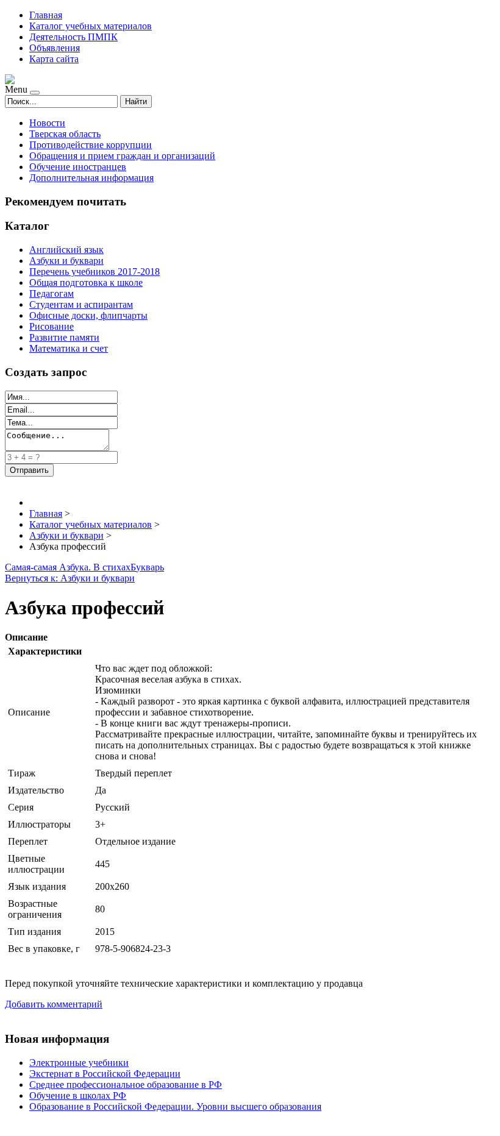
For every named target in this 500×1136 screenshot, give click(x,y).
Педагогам (51, 293)
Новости (47, 123)
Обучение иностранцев (77, 167)
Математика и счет (68, 348)
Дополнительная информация (91, 177)
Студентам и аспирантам (81, 304)
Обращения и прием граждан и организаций (122, 156)
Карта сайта (54, 59)
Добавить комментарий (53, 1004)
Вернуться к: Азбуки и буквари (70, 578)
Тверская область (65, 134)
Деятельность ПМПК (73, 37)
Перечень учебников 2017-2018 (94, 271)
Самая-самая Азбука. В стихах (67, 567)
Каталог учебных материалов (90, 26)
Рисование (51, 326)
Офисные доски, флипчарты (88, 315)
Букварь (147, 567)
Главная (45, 15)
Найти (136, 101)
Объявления (54, 48)
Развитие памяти (64, 337)
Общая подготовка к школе (86, 282)
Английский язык (66, 249)
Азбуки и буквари (66, 260)
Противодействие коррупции (90, 145)
